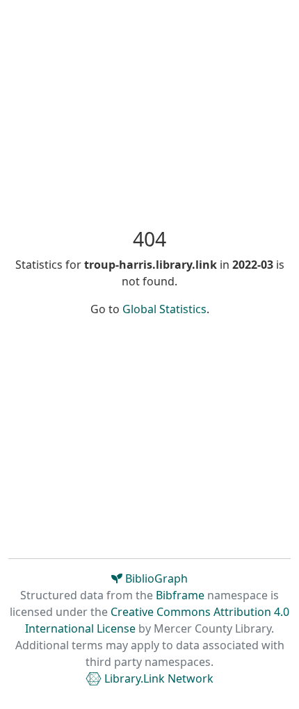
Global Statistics (164, 309)
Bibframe (180, 595)
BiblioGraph (155, 578)
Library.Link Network (157, 678)
